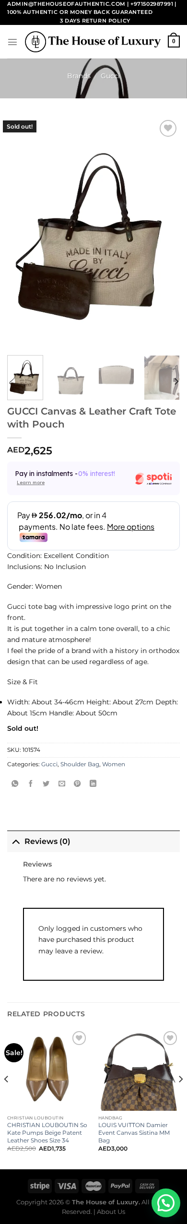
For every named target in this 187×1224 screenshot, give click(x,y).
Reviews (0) (47, 841)
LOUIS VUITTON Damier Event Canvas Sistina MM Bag (134, 1132)
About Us (111, 1211)
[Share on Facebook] (30, 784)
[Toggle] (15, 841)
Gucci (110, 75)
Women (113, 764)
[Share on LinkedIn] (93, 784)
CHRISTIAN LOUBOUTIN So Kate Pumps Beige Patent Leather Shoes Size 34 (47, 1132)
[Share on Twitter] (46, 784)
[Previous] (7, 1098)
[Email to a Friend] (62, 784)
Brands (79, 75)
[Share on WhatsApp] (15, 784)
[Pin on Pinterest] (77, 784)
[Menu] (12, 42)
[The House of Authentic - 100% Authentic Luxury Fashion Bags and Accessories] (93, 41)
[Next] (176, 381)
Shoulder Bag (79, 764)
